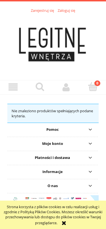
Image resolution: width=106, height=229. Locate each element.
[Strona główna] (53, 43)
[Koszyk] (92, 86)
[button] (13, 87)
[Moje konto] (66, 87)
